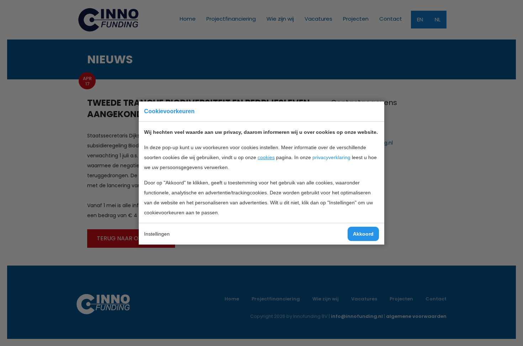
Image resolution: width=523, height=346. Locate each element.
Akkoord (363, 234)
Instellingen (157, 234)
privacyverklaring (331, 157)
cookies (266, 157)
